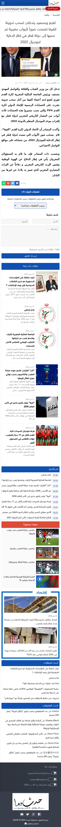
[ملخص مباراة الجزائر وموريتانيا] (30, 567)
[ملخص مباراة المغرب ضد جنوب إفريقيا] (30, 537)
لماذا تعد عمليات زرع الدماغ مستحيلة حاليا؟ (40, 683)
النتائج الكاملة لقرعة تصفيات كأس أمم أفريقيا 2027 (29, 517)
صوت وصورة (30, 524)
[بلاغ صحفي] (47, 305)
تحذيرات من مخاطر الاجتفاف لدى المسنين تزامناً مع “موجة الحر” (31, 698)
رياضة (47, 15)
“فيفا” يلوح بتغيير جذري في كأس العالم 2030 (31, 496)
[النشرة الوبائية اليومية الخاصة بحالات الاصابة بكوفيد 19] (30, 581)
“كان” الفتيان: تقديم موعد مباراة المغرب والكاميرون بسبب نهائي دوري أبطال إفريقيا (19, 374)
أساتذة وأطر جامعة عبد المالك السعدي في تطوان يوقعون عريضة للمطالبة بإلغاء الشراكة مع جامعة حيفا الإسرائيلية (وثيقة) (32, 724)
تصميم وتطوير (33, 824)
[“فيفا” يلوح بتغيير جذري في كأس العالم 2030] (47, 398)
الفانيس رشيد (50, 83)
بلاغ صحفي (29, 310)
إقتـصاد (41, 593)
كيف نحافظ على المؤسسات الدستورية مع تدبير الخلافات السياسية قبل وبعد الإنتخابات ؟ (20, 281)
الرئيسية (56, 15)
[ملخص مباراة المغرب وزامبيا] (30, 553)
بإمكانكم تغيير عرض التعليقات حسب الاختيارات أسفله (30, 199)
